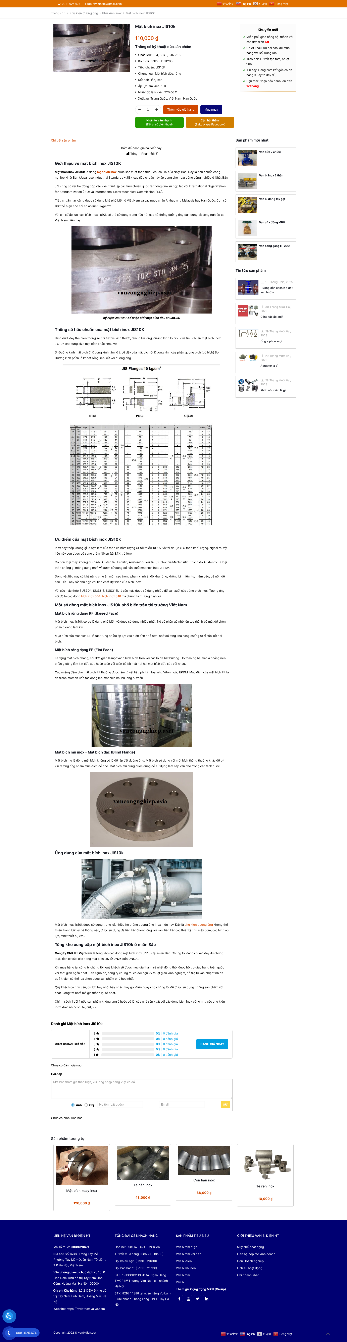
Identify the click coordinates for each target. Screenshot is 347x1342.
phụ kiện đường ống (199, 925)
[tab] (142, 140)
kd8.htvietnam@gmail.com (104, 3)
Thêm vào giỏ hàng (180, 109)
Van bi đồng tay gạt (272, 199)
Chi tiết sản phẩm (63, 140)
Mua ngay (211, 109)
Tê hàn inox (143, 1185)
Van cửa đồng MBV (272, 222)
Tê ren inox (265, 1186)
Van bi (180, 1282)
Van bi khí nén (186, 1268)
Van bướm (183, 1275)
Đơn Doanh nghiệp (250, 1261)
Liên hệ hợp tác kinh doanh (256, 1254)
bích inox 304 (90, 596)
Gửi (225, 1104)
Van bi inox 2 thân (271, 175)
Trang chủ (58, 13)
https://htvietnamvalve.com (85, 1309)
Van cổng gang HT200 (274, 245)
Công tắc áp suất (271, 316)
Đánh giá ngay (212, 1044)
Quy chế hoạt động (250, 1247)
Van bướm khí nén (188, 1254)
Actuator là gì (269, 365)
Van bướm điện (186, 1247)
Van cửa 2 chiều (270, 152)
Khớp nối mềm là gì (273, 390)
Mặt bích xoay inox (81, 1191)
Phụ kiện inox (111, 13)
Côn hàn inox (204, 1180)
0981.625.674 (71, 3)
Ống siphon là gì (271, 341)
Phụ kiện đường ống (83, 13)
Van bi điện (184, 1261)
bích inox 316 (111, 596)
